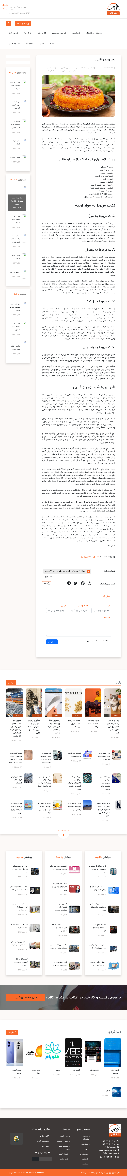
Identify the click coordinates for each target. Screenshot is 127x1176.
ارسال (35, 1159)
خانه (52, 43)
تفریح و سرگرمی (59, 33)
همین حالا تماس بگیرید (25, 997)
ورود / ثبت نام (23, 23)
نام (110, 605)
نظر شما (107, 617)
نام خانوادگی (83, 605)
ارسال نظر (52, 641)
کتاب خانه (41, 33)
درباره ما (27, 33)
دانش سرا (30, 43)
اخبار (42, 43)
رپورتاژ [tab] (11, 682)
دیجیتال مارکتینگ (94, 33)
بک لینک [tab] (12, 1032)
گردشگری (76, 33)
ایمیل (63, 605)
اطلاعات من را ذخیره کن (97, 641)
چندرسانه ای (14, 43)
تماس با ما (13, 33)
